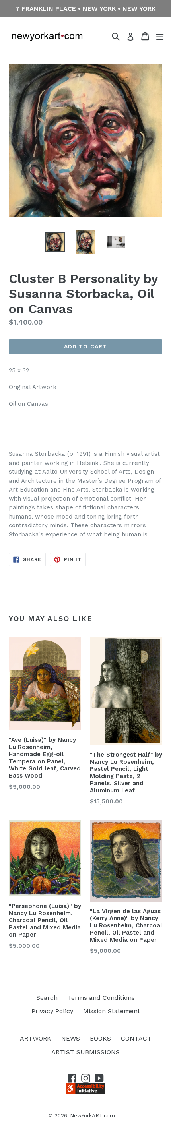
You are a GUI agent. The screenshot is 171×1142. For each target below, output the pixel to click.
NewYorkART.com (92, 1116)
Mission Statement (111, 1011)
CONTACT (136, 1038)
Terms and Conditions (101, 997)
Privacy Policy (52, 1011)
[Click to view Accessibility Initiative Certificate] (85, 1092)
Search (47, 997)
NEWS (70, 1038)
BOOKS (100, 1038)
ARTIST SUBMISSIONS (85, 1052)
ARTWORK (35, 1038)
